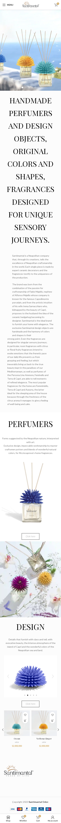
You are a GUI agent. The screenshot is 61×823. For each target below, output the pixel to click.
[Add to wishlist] (25, 715)
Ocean (17, 738)
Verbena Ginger (44, 738)
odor (17, 742)
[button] (8, 676)
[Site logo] (30, 4)
